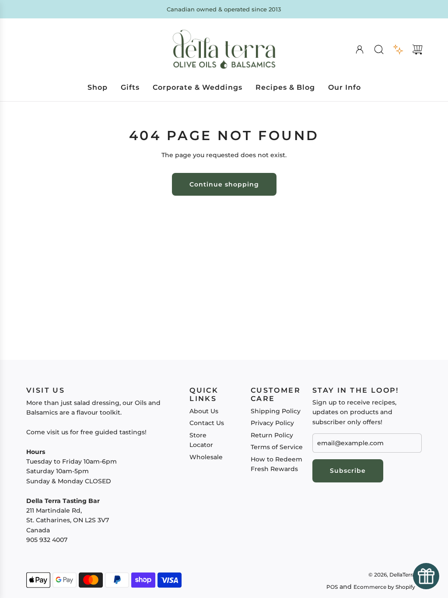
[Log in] (359, 49)
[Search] (378, 49)
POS (332, 587)
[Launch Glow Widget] (426, 576)
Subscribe (348, 471)
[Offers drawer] (398, 49)
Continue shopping (224, 184)
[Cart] (417, 49)
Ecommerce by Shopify (384, 587)
